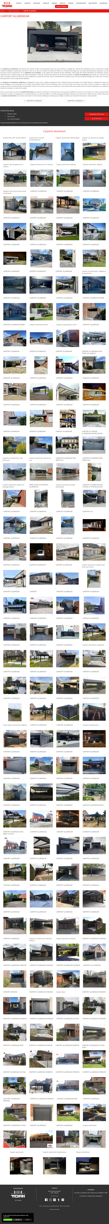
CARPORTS (27, 3)
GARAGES (54, 3)
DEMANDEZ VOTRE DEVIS (96, 114)
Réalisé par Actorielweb (54, 1209)
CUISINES (70, 3)
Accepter (8, 1219)
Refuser (18, 1219)
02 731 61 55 (97, 118)
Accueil (2, 11)
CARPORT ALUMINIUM (29, 11)
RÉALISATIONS (93, 3)
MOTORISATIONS (81, 3)
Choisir (27, 1219)
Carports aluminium (13, 11)
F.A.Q (40, 1206)
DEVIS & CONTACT (61, 6)
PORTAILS (19, 3)
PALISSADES (36, 3)
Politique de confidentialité (51, 1206)
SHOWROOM (103, 3)
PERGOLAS (46, 3)
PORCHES (62, 3)
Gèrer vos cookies (65, 1206)
